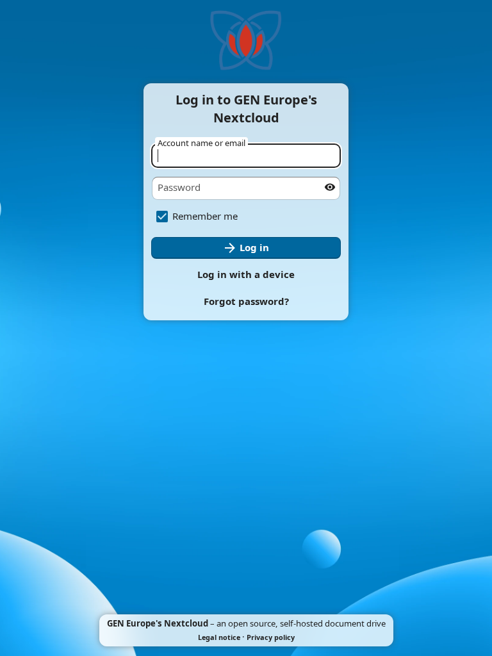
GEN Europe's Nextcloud (157, 623)
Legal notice (219, 637)
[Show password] (330, 187)
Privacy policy (271, 637)
